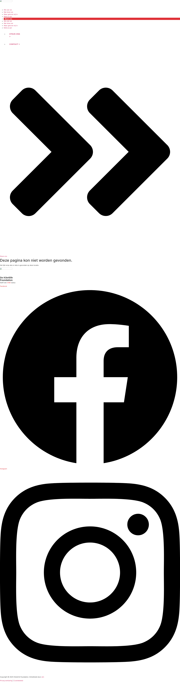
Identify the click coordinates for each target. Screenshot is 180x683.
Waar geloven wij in (11, 14)
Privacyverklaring (6, 681)
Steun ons (8, 19)
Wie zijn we (8, 10)
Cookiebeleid (18, 681)
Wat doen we (8, 12)
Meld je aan (8, 17)
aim (43, 677)
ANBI (9, 283)
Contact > (14, 44)
